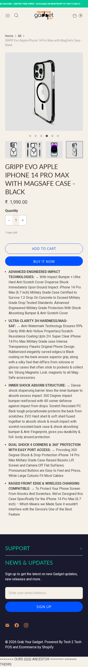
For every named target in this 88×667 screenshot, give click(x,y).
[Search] (16, 15)
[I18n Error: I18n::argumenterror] (13, 149)
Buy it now (44, 261)
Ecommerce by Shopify (36, 647)
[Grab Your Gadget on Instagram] (28, 625)
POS (8, 647)
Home (9, 36)
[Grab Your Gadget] (44, 15)
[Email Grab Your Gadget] (10, 625)
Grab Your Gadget (30, 642)
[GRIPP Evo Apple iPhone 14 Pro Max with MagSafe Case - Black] (44, 91)
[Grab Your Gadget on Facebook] (19, 625)
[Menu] (7, 15)
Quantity (11, 211)
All (19, 36)
